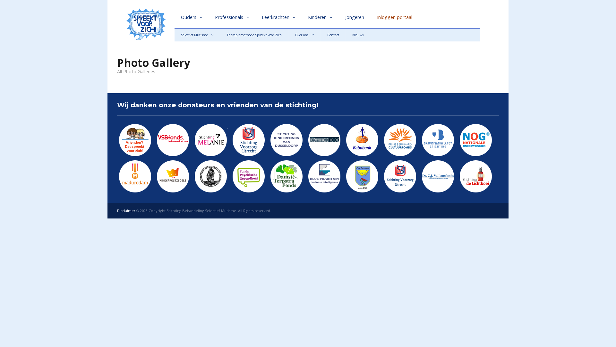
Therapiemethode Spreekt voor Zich (254, 35)
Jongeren (354, 17)
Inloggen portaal (394, 17)
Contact (333, 35)
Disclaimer (126, 210)
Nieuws (358, 35)
